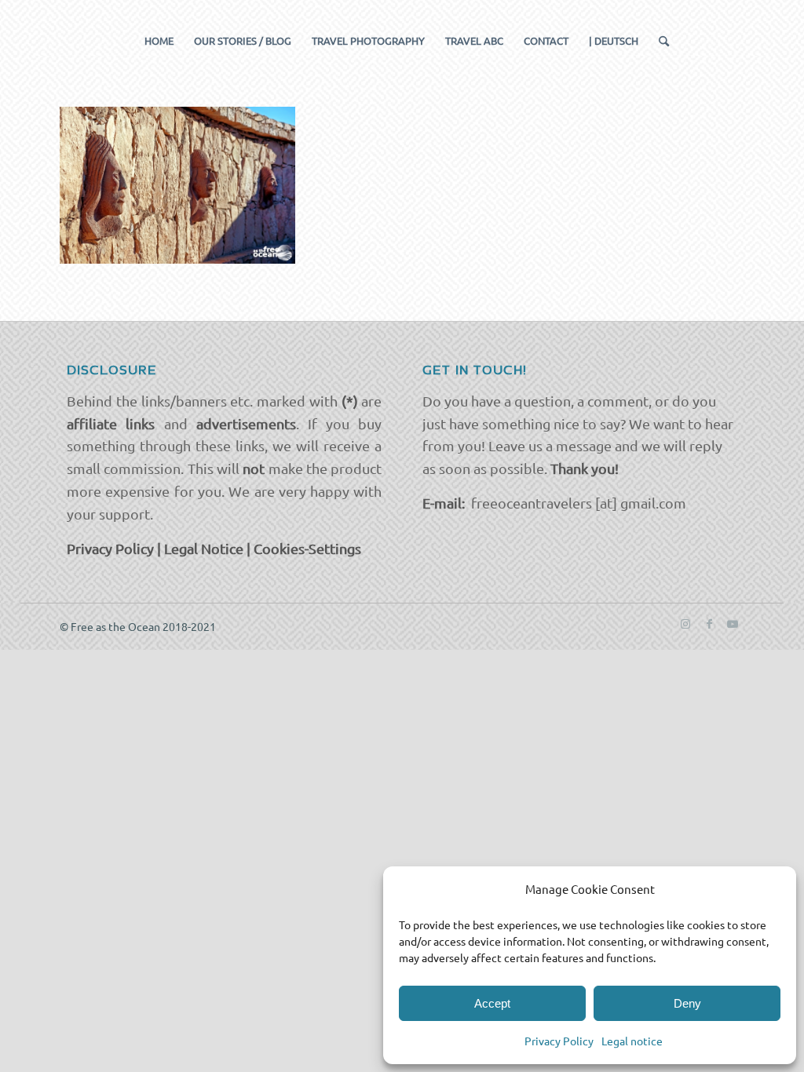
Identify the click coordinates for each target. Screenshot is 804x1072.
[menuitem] (159, 40)
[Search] (659, 40)
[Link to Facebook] (709, 623)
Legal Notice (203, 548)
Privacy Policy (559, 1041)
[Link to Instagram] (685, 623)
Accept (492, 1003)
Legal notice (632, 1041)
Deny (687, 1003)
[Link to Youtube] (732, 623)
